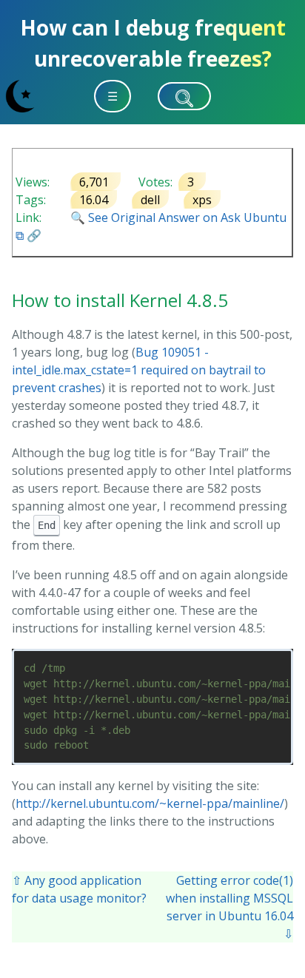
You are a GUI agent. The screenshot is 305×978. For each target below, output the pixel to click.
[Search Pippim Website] (184, 96)
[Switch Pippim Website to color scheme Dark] (20, 96)
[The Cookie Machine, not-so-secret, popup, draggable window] (285, 95)
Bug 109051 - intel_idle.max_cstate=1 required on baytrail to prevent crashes (139, 370)
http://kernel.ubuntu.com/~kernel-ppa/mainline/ (150, 803)
